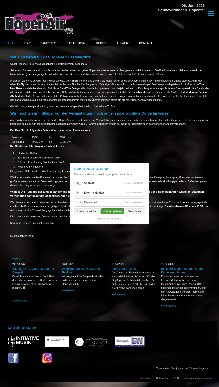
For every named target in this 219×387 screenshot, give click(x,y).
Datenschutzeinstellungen (197, 378)
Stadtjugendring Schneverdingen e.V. (191, 368)
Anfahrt (123, 43)
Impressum (146, 378)
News (27, 43)
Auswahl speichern (87, 211)
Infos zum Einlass (124, 269)
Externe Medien (94, 192)
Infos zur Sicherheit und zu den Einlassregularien (182, 270)
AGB (176, 378)
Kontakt (145, 43)
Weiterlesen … (20, 300)
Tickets (101, 43)
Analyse (89, 182)
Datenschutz (163, 378)
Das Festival (76, 43)
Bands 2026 (48, 43)
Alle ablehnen (134, 211)
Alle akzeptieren (113, 211)
